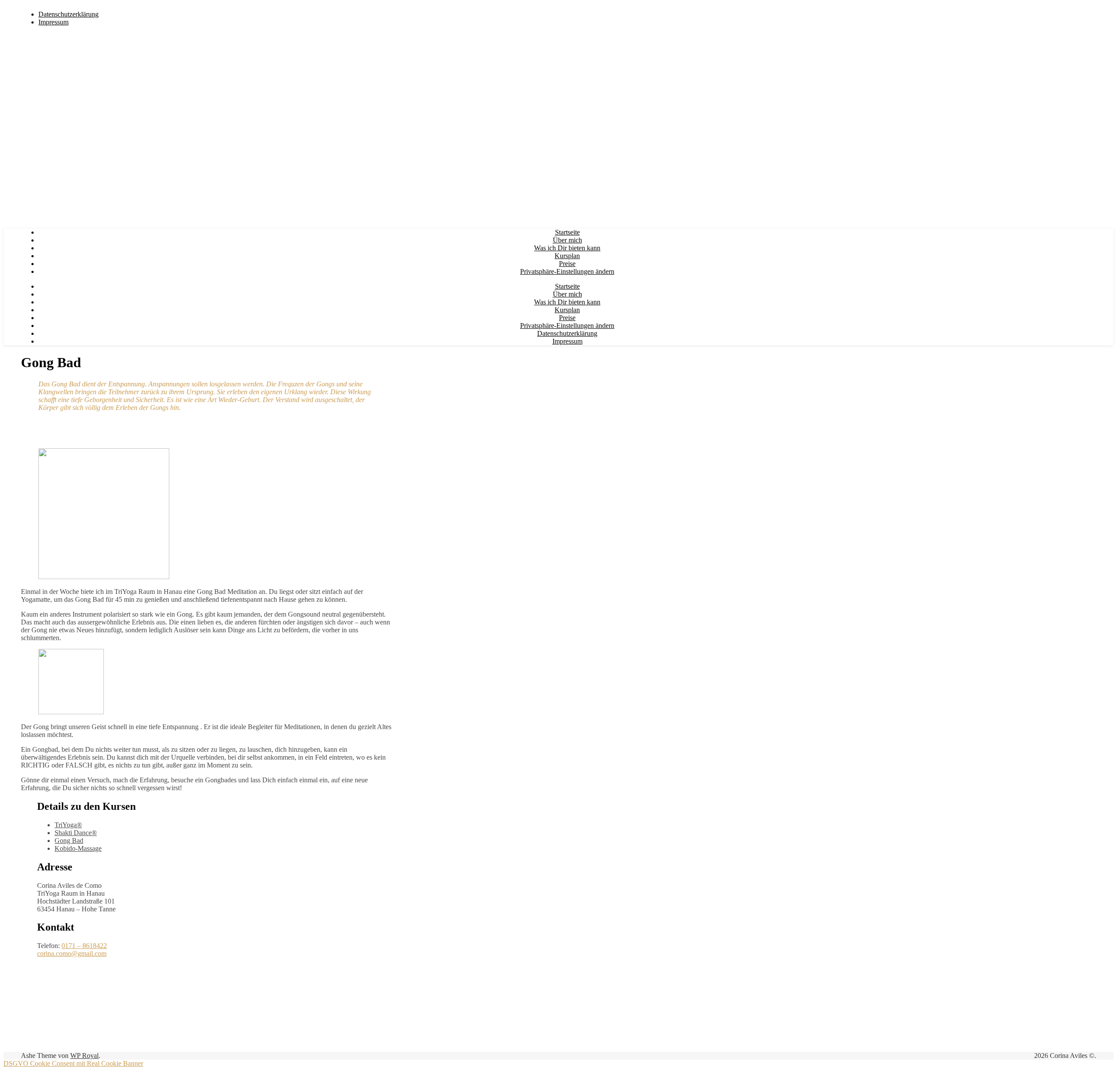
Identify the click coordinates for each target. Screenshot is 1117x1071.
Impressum (53, 22)
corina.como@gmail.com (71, 953)
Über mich (567, 240)
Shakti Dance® (76, 832)
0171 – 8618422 (84, 945)
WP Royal (84, 1055)
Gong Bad (69, 840)
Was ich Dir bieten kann (567, 248)
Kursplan (567, 255)
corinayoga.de (118, 7)
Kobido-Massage (78, 848)
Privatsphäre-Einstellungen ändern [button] (567, 271)
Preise (567, 263)
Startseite (567, 232)
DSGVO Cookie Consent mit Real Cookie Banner (73, 1063)
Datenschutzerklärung (68, 14)
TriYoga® (68, 825)
